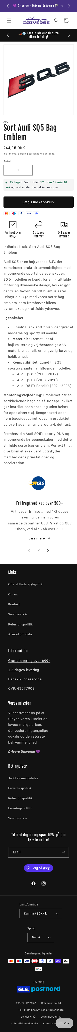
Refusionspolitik (20, 624)
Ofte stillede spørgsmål (25, 584)
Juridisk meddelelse (23, 778)
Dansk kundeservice (25, 679)
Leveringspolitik (20, 808)
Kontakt (14, 604)
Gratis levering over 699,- (29, 661)
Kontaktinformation (55, 1023)
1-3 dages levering (23, 670)
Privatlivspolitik (20, 788)
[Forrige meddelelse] (8, 5)
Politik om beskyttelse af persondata (41, 1010)
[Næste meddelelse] (69, 5)
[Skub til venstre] (28, 550)
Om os (13, 594)
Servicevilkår (18, 614)
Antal (7, 161)
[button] (9, 21)
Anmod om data (20, 634)
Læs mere (37, 538)
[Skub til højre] (48, 550)
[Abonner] (64, 852)
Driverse (31, 1003)
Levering (23, 153)
